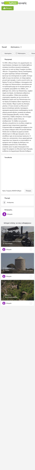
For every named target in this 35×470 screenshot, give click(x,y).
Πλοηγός (28, 190)
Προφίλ (4, 47)
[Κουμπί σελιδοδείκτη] (31, 249)
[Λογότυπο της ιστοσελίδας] (11, 2)
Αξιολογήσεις (16, 47)
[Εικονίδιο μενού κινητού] (2, 3)
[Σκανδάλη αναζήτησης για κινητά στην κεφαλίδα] (33, 3)
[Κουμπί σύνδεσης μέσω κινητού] (25, 3)
